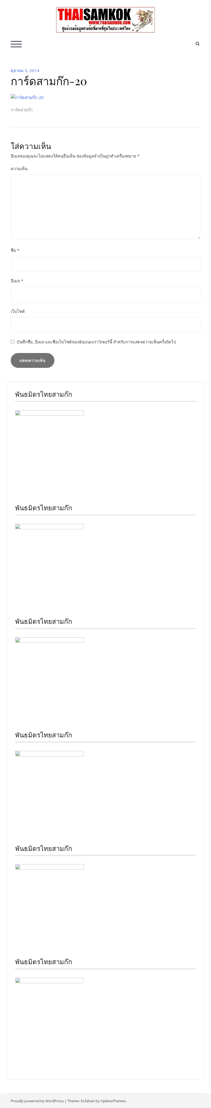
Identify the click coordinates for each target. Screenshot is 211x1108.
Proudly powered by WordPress (37, 1100)
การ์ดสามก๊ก (22, 109)
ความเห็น (19, 168)
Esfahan (88, 1100)
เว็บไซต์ (18, 311)
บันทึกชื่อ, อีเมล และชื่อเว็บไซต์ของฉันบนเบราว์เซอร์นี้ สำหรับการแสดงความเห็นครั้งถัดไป (96, 341)
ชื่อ (15, 250)
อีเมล (17, 280)
